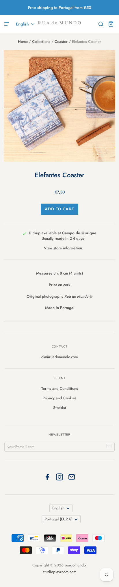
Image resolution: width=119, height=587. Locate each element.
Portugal (58, 519)
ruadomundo (75, 565)
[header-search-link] (101, 24)
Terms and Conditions (59, 388)
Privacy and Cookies (59, 398)
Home (23, 41)
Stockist (59, 407)
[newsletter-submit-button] (109, 447)
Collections (41, 41)
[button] (25, 24)
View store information (63, 248)
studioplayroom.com (59, 572)
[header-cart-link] (111, 24)
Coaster (61, 41)
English (58, 508)
